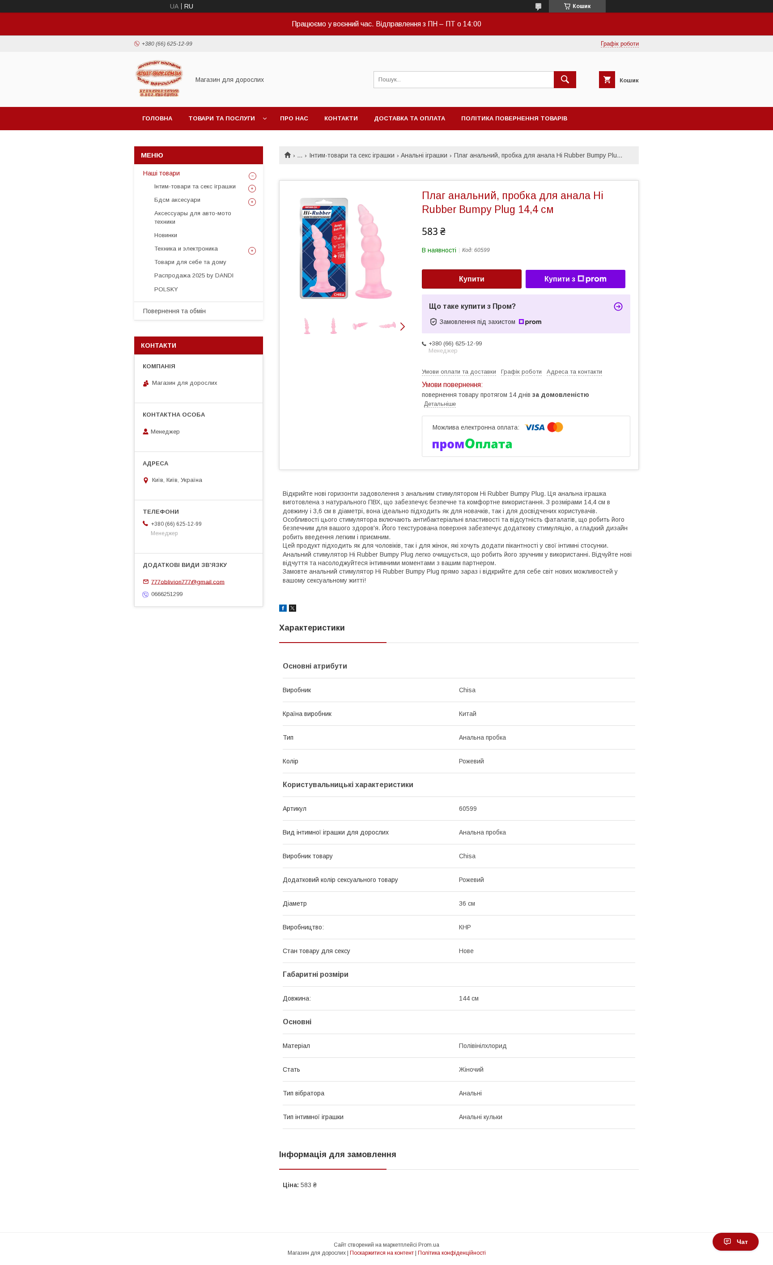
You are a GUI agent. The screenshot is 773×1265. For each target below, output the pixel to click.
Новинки (165, 235)
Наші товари (161, 173)
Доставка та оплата (409, 118)
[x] (292, 609)
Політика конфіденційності (452, 1253)
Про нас (294, 118)
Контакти (341, 118)
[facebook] (283, 609)
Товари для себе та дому (190, 262)
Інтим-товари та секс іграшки (352, 155)
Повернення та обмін (174, 311)
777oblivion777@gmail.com (188, 581)
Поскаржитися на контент (382, 1253)
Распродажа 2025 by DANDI (194, 275)
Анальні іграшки (424, 155)
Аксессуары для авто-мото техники (192, 217)
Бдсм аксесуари (177, 199)
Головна (157, 118)
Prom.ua (428, 1245)
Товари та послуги (221, 118)
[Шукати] (565, 79)
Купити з (559, 279)
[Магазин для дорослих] (159, 95)
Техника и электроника (186, 248)
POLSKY (166, 289)
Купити (471, 279)
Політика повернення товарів (514, 118)
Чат (742, 1241)
